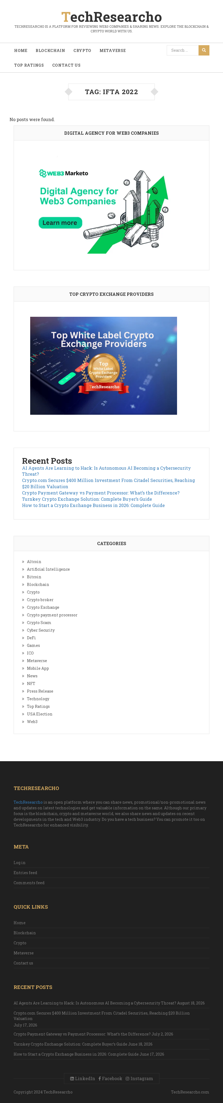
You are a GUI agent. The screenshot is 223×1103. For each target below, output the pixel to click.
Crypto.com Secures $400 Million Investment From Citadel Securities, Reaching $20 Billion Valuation (102, 1015)
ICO (30, 653)
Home (20, 50)
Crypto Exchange (43, 607)
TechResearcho (28, 802)
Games (33, 645)
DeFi (31, 637)
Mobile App (38, 668)
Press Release (40, 691)
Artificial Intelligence (48, 569)
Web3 (32, 721)
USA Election (39, 714)
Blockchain (50, 50)
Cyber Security (41, 630)
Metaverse (113, 50)
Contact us (66, 65)
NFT (31, 683)
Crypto (82, 50)
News (32, 675)
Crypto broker (40, 599)
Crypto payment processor (52, 614)
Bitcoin (34, 576)
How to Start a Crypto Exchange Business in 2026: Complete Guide (93, 505)
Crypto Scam (39, 622)
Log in (20, 862)
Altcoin (34, 561)
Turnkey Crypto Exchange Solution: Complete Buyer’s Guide (87, 499)
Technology (38, 698)
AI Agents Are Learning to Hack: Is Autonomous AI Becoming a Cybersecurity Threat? (95, 1003)
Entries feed (25, 872)
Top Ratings (29, 65)
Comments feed (29, 882)
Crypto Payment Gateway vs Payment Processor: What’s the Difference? (100, 493)
